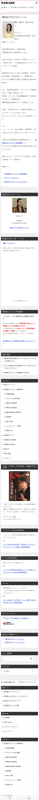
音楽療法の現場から (10, 444)
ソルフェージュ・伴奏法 (13, 426)
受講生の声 (9, 430)
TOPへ (29, 798)
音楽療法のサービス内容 (11, 705)
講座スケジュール (9, 385)
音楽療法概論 (10, 394)
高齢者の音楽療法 (11, 403)
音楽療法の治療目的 (10, 440)
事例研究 (8, 417)
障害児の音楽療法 (11, 407)
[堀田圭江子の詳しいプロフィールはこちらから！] (19, 211)
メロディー (7, 458)
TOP (9, 682)
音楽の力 (6, 449)
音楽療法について (9, 435)
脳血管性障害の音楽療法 (13, 412)
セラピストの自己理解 (13, 398)
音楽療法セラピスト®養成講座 (15, 174)
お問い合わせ (8, 722)
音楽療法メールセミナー (11, 691)
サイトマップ (8, 731)
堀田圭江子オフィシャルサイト (15, 639)
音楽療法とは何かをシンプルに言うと (16, 696)
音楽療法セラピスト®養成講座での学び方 (17, 372)
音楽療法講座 (8, 3)
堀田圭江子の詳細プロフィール (19, 227)
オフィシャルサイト (11, 178)
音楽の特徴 (7, 453)
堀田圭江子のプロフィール (12, 701)
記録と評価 (9, 421)
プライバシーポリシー (11, 726)
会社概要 (6, 717)
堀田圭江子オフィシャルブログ (15, 182)
